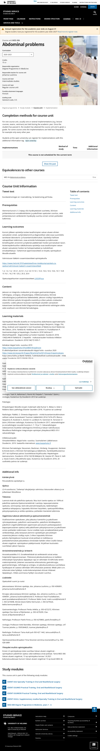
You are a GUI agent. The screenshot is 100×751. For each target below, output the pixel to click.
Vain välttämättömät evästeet (21, 388)
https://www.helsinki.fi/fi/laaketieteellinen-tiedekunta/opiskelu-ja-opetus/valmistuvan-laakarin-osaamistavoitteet (29, 264)
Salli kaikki (78, 388)
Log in (92, 7)
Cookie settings (73, 736)
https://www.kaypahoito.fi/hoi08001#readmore (21, 348)
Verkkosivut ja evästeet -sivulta (43, 374)
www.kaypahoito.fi (43, 443)
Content (73, 205)
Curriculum (6, 50)
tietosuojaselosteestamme (67, 374)
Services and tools (11, 23)
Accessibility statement (75, 731)
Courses (66, 19)
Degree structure (52, 19)
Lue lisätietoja (84, 381)
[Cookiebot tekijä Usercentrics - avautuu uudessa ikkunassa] (83, 361)
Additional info (75, 212)
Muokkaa (49, 388)
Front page (8, 19)
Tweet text (74, 195)
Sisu (78, 19)
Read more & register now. (68, 32)
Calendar (21, 19)
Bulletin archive (40, 721)
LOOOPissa (39, 278)
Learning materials (77, 209)
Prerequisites (75, 198)
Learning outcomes (77, 202)
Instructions (35, 19)
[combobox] (18, 54)
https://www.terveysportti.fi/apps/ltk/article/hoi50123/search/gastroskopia (33, 353)
